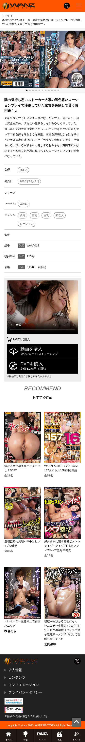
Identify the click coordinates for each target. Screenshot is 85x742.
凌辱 (22, 215)
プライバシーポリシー (25, 692)
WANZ (24, 203)
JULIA (23, 169)
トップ (5, 15)
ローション (27, 223)
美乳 (34, 215)
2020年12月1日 (29, 181)
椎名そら (10, 631)
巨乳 (46, 215)
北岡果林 (50, 644)
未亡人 (59, 215)
